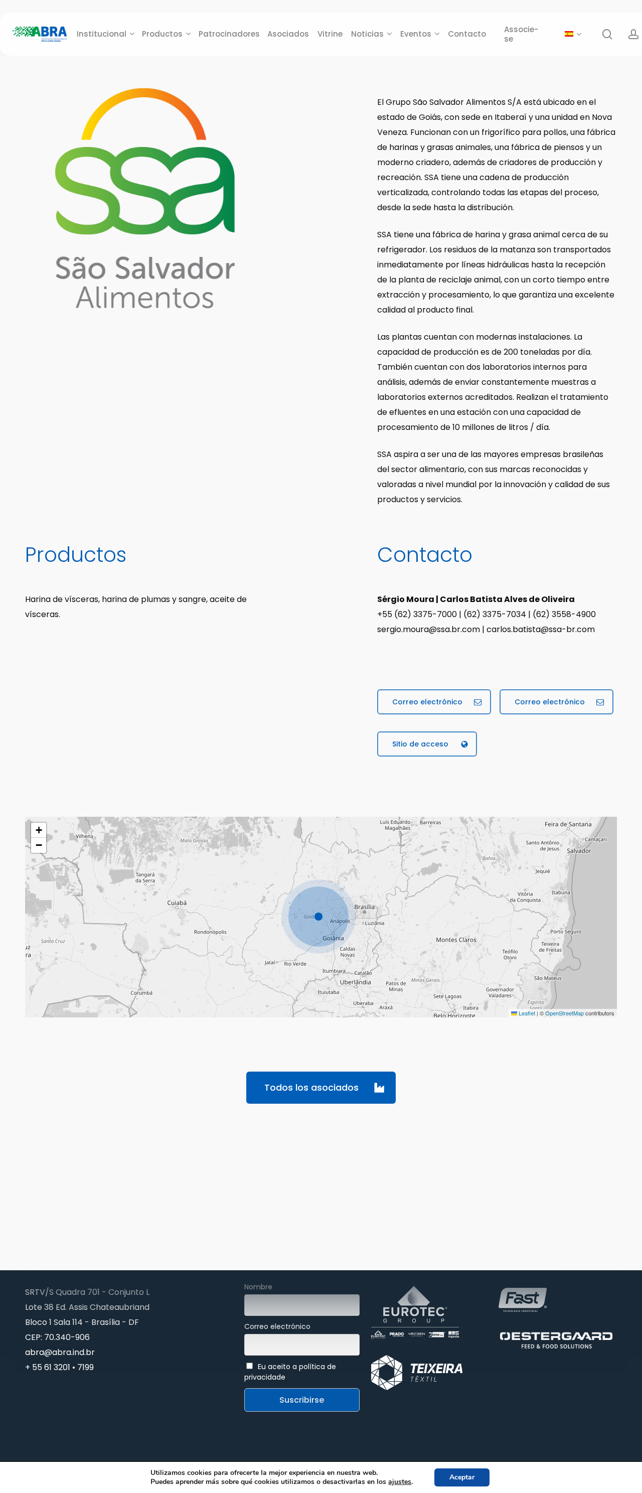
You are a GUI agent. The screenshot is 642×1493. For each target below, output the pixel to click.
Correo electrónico (277, 1326)
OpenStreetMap (564, 1013)
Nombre (258, 1287)
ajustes (399, 1481)
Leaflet (526, 1013)
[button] (434, 701)
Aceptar (461, 1477)
